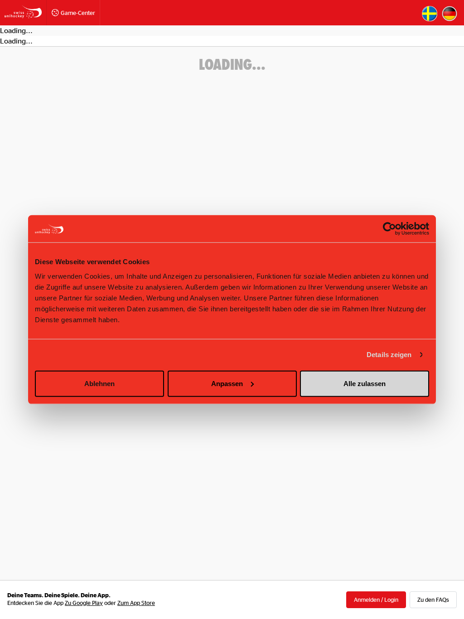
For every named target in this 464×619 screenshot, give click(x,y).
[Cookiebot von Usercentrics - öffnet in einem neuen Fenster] (389, 229)
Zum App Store (136, 603)
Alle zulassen (364, 383)
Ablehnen (99, 383)
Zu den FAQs (433, 599)
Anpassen (227, 383)
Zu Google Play (84, 603)
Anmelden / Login (376, 599)
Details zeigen (389, 354)
